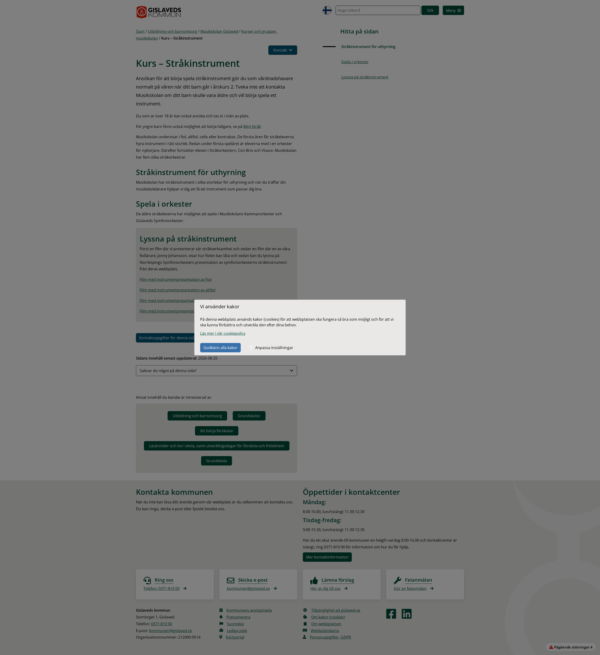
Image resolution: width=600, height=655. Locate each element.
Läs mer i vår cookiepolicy (222, 333)
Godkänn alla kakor (220, 347)
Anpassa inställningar (274, 347)
